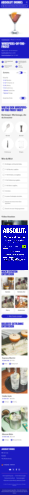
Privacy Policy (11, 257)
